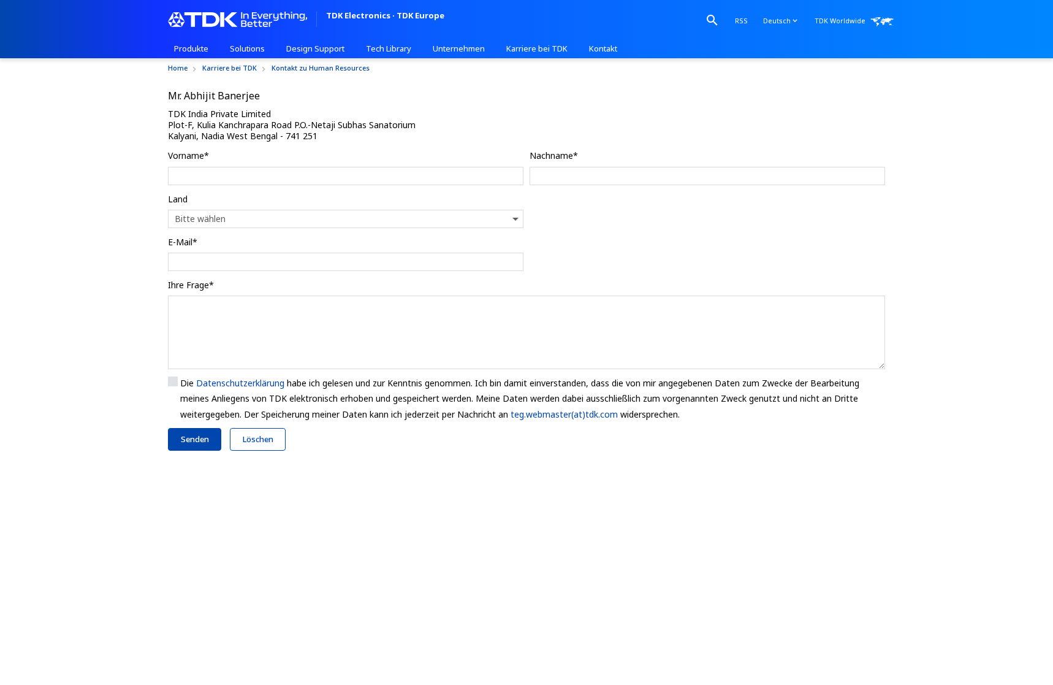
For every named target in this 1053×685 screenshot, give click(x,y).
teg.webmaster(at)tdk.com (564, 414)
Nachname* (554, 155)
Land (178, 199)
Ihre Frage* (191, 285)
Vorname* (188, 155)
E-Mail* (182, 242)
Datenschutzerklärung (240, 383)
